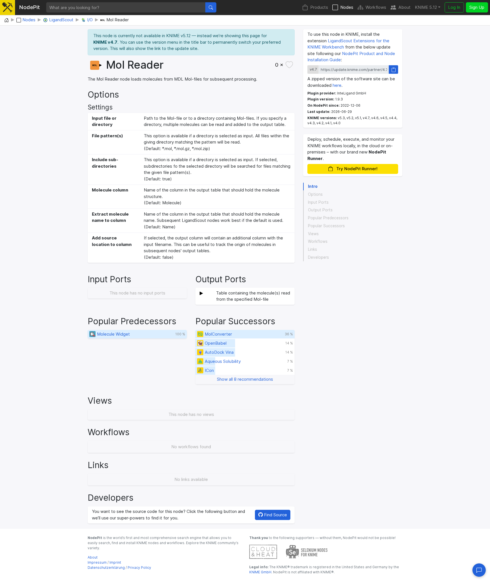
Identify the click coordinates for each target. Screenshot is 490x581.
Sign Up (476, 7)
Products (319, 7)
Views (313, 233)
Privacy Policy (139, 567)
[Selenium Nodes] (307, 551)
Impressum (97, 562)
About (404, 7)
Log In (454, 7)
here (337, 85)
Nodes (346, 7)
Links (312, 249)
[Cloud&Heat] (263, 551)
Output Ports (320, 210)
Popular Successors (326, 226)
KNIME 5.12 (426, 7)
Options (315, 194)
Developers (318, 257)
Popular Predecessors (328, 218)
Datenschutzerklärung (106, 567)
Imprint (115, 562)
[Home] (6, 20)
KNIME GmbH (260, 572)
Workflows (376, 7)
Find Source (275, 514)
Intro (313, 186)
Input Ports (318, 202)
